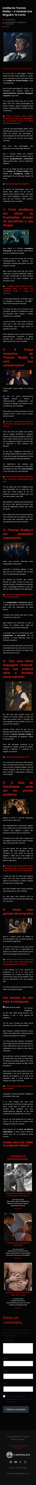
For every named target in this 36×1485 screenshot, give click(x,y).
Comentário (8, 1340)
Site (4, 1384)
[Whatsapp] (20, 1462)
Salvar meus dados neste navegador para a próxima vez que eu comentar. (19, 1399)
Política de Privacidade (20, 1447)
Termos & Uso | (14, 1446)
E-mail (5, 1371)
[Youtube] (15, 1462)
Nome (5, 1358)
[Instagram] (25, 1462)
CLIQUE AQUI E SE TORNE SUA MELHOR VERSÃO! (18, 1144)
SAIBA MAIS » (18, 1208)
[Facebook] (10, 1462)
